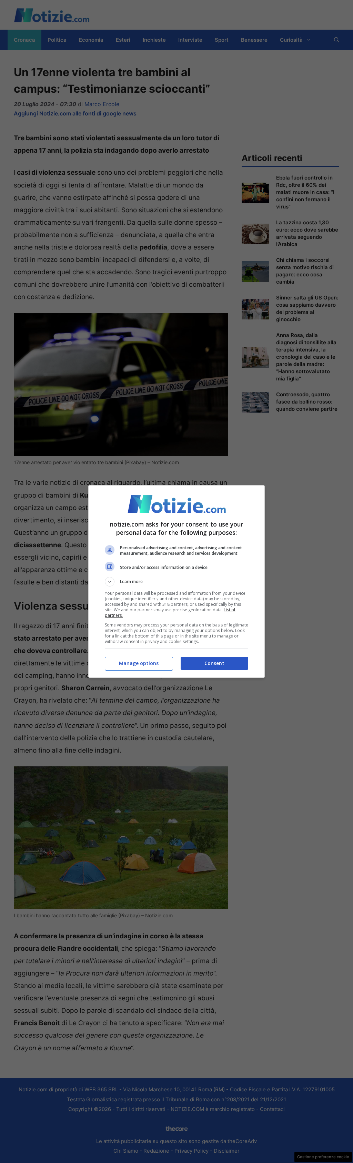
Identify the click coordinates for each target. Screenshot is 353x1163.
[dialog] (176, 581)
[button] (176, 581)
